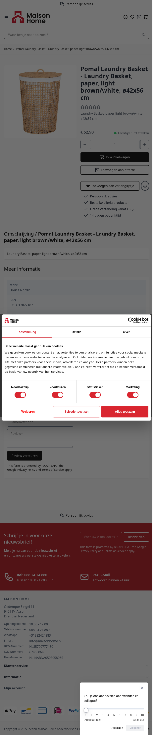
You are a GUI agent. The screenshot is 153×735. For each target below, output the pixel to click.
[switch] (56, 395)
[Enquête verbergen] (138, 688)
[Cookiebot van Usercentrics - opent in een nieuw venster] (128, 320)
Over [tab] (124, 332)
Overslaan (114, 727)
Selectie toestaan (75, 411)
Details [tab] (75, 332)
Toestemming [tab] (26, 332)
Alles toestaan (122, 411)
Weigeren (27, 411)
